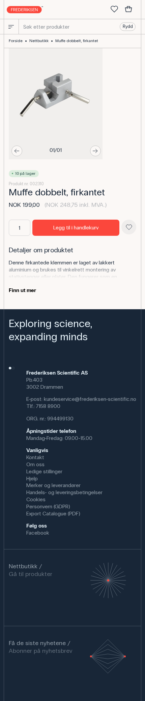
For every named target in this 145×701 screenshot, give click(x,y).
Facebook (37, 533)
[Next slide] (95, 151)
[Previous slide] (16, 151)
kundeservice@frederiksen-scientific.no (90, 399)
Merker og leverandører (53, 485)
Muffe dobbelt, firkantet (76, 40)
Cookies (36, 499)
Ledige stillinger (44, 471)
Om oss (35, 464)
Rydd (128, 26)
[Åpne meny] (11, 26)
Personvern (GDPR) (48, 506)
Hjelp (32, 478)
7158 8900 (48, 406)
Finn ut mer (22, 290)
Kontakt (35, 457)
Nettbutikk (39, 40)
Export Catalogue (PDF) (53, 513)
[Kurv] (128, 9)
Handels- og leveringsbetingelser (64, 492)
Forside (16, 40)
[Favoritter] (114, 9)
